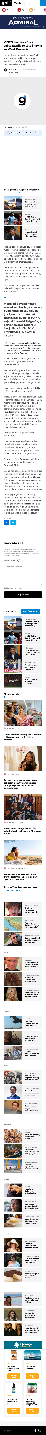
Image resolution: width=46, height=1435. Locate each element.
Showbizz (37, 10)
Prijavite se (23, 594)
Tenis (17, 3)
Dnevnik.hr (11, 10)
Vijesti (24, 10)
